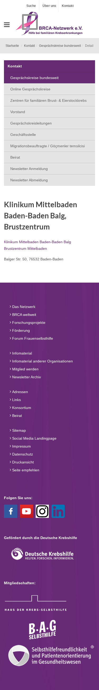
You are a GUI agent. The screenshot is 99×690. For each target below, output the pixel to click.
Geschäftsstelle (23, 134)
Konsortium (21, 408)
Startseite (12, 46)
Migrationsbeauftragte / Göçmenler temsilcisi (47, 146)
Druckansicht (22, 462)
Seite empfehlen (25, 470)
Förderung (20, 330)
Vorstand (17, 112)
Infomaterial (21, 353)
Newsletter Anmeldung (29, 169)
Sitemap (18, 430)
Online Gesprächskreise (30, 89)
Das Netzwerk (23, 307)
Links (16, 400)
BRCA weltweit (23, 314)
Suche (31, 6)
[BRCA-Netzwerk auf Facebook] (10, 511)
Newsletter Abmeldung (29, 180)
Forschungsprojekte (28, 322)
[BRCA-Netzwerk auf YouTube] (26, 511)
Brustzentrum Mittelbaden (25, 248)
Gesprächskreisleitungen (31, 123)
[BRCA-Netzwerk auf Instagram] (42, 511)
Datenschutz (22, 454)
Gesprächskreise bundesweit (60, 46)
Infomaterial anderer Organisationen (42, 361)
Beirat (15, 157)
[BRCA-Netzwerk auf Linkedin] (58, 511)
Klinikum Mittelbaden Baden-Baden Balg (37, 242)
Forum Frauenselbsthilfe (32, 338)
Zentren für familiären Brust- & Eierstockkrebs (48, 100)
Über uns (49, 6)
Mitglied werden (25, 369)
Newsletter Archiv (26, 377)
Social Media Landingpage (33, 438)
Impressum (21, 446)
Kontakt (68, 6)
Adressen (19, 392)
